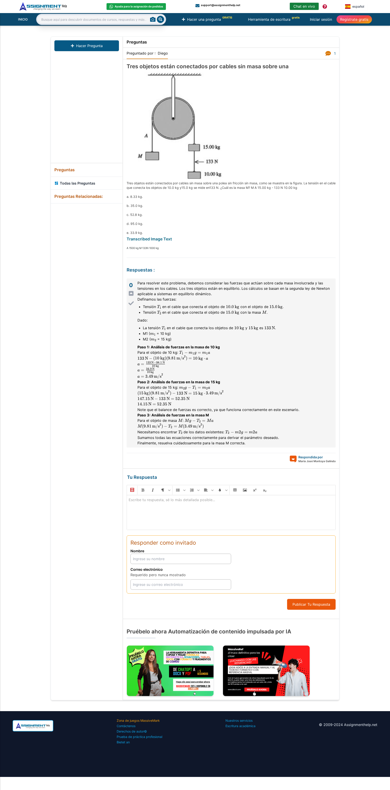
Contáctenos (126, 726)
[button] (131, 490)
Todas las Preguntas (77, 183)
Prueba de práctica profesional (139, 737)
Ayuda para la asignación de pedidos (139, 6)
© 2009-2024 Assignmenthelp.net (348, 724)
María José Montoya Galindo (317, 461)
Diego (163, 53)
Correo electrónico (146, 569)
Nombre (137, 551)
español (358, 6)
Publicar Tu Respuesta (311, 604)
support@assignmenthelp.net (220, 5)
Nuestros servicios (239, 720)
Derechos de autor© (132, 731)
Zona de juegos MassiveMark (138, 720)
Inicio (23, 19)
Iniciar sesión (321, 19)
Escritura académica (240, 726)
